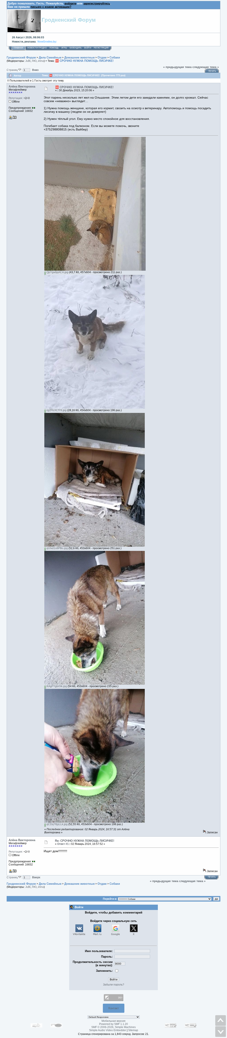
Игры (64, 48)
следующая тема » (205, 67)
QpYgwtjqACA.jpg (57, 272)
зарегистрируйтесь (96, 3)
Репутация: (16, 98)
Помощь (54, 48)
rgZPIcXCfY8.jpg (56, 410)
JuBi (28, 60)
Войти (87, 48)
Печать (212, 71)
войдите (70, 3)
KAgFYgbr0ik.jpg (56, 686)
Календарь (76, 48)
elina (41, 60)
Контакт (113, 1008)
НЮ (34, 60)
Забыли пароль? (113, 984)
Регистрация (101, 48)
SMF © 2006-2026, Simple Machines (113, 1027)
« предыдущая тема (177, 67)
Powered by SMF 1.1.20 (113, 1024)
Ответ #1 (63, 844)
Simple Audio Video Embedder (107, 1030)
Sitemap (133, 1030)
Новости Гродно (37, 48)
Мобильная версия (113, 1020)
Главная (18, 48)
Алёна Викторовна (22, 86)
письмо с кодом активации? (51, 6)
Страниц (12, 69)
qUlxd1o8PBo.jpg (57, 548)
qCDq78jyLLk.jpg (57, 824)
